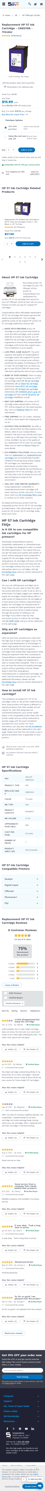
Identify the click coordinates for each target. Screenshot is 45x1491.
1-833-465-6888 (22, 1442)
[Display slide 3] (19, 256)
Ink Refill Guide (12, 621)
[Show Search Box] (29, 4)
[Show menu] (3, 4)
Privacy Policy (9, 1383)
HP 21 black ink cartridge (26, 384)
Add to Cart (28, 244)
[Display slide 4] (25, 256)
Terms (4, 1466)
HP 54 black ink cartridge (26, 389)
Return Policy (30, 445)
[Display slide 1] (9, 256)
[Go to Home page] (13, 4)
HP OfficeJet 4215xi (26, 165)
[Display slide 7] (19, 262)
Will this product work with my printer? (19, 83)
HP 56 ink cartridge (30, 381)
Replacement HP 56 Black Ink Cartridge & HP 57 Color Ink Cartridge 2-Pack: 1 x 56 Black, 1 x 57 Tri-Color (22, 221)
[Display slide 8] (25, 262)
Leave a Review (12, 985)
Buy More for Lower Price (13, 114)
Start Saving (22, 1377)
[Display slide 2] (14, 256)
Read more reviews (14, 1333)
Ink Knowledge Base (28, 495)
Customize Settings (12, 1486)
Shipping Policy (23, 410)
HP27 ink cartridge (28, 386)
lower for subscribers (35, 173)
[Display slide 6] (35, 256)
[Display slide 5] (30, 256)
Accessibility (31, 1466)
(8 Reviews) (16, 35)
